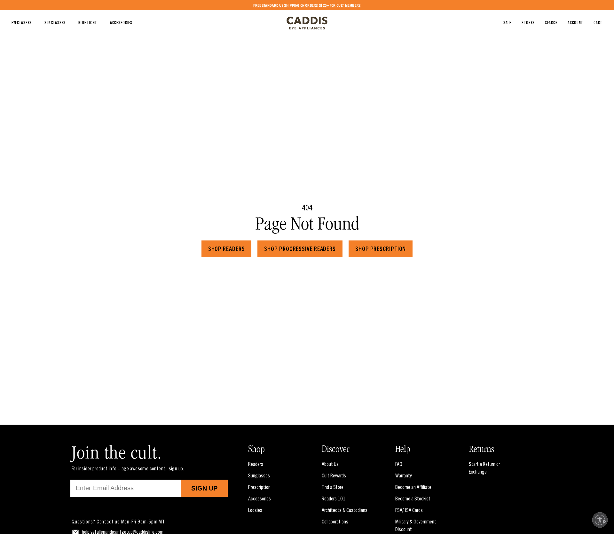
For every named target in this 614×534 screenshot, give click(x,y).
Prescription (259, 486)
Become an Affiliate (413, 486)
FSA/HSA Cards (409, 510)
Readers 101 (333, 498)
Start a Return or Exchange (484, 467)
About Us (330, 463)
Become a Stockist (412, 498)
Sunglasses (259, 475)
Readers (255, 463)
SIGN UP (204, 488)
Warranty (403, 475)
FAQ (398, 463)
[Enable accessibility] (600, 520)
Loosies (255, 510)
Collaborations (335, 521)
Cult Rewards (334, 475)
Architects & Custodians (344, 510)
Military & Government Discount (415, 525)
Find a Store (332, 486)
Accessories (259, 498)
